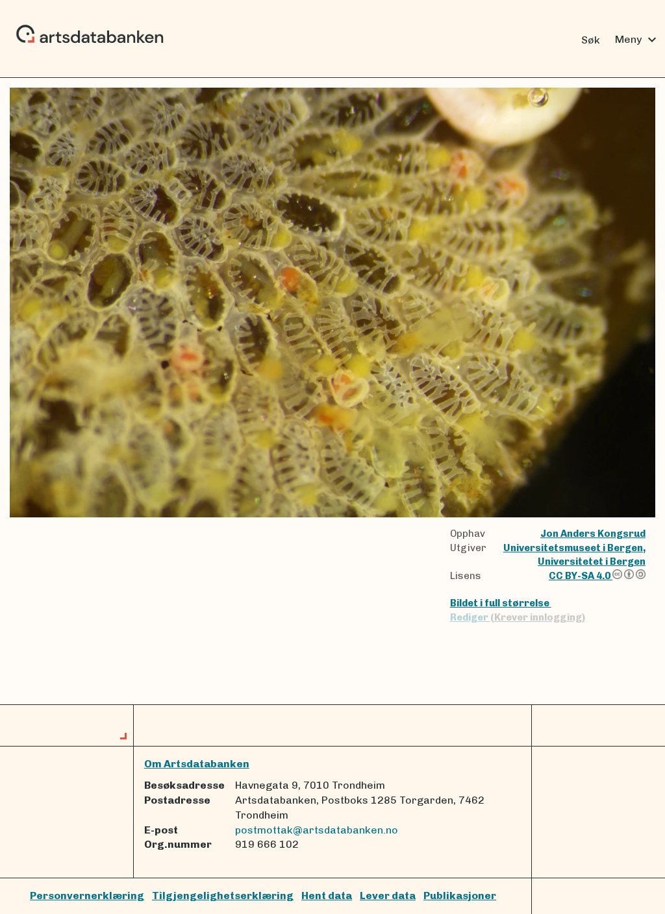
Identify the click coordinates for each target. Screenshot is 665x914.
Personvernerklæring (87, 895)
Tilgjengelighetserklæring (223, 895)
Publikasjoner (459, 895)
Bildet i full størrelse (500, 603)
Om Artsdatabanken (196, 764)
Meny (637, 39)
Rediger (517, 617)
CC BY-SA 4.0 (580, 576)
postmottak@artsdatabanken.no (316, 830)
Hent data (326, 895)
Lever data (388, 895)
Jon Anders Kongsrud (593, 533)
